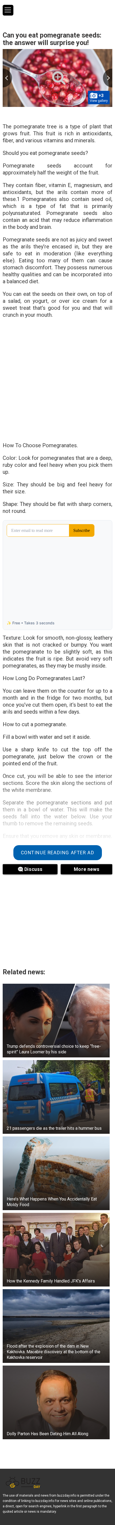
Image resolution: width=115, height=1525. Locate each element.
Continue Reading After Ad (57, 852)
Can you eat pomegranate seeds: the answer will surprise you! (52, 39)
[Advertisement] (57, 381)
